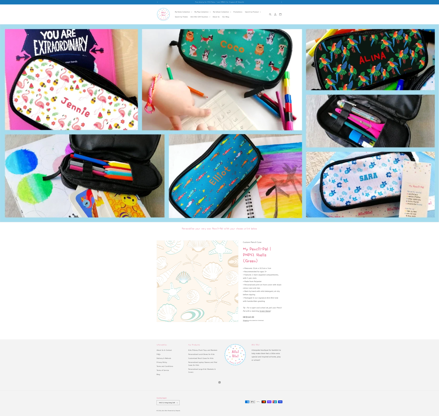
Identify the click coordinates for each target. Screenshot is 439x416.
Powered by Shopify (174, 411)
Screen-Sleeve (265, 311)
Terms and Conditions (165, 366)
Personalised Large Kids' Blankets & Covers (202, 370)
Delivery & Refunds (164, 358)
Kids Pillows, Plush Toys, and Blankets (202, 350)
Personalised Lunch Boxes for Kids (201, 354)
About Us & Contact (164, 350)
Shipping (246, 320)
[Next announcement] (281, 2)
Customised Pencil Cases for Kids (200, 358)
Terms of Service (163, 370)
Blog (158, 374)
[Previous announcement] (157, 2)
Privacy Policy (162, 362)
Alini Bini (164, 411)
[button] (183, 11)
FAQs (158, 354)
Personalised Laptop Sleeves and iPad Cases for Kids (202, 363)
